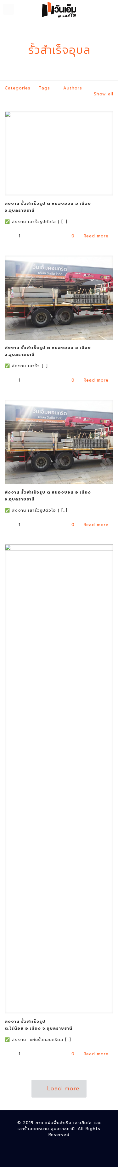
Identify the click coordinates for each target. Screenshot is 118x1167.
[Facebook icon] (59, 1145)
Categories (18, 88)
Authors (72, 88)
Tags (44, 88)
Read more (96, 236)
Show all (103, 94)
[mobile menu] (8, 9)
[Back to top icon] (105, 1154)
